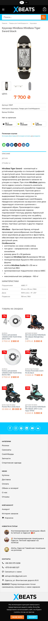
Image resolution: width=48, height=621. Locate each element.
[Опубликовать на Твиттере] (12, 145)
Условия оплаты (24, 136)
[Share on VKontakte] (23, 145)
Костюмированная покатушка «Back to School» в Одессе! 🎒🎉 (28, 532)
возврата (36, 136)
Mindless (10, 112)
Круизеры (33, 23)
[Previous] (6, 57)
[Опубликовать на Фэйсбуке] (8, 145)
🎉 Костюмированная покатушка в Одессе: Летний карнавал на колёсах (27, 540)
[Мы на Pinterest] (21, 428)
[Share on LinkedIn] (27, 145)
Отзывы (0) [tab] (6, 163)
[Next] (42, 57)
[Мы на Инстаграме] (15, 428)
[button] (3, 9)
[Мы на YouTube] (32, 428)
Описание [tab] (6, 154)
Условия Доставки (9, 136)
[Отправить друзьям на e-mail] (16, 145)
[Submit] (43, 17)
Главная (4, 23)
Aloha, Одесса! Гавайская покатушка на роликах (28, 549)
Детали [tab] (5, 158)
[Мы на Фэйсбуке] (10, 428)
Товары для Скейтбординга (18, 23)
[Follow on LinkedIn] (26, 428)
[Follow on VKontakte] (37, 428)
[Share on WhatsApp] (4, 145)
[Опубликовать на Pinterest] (19, 145)
